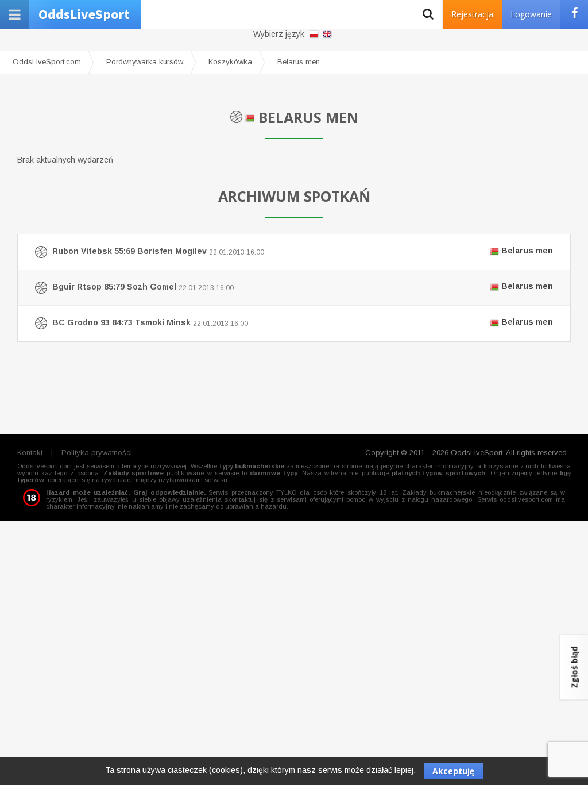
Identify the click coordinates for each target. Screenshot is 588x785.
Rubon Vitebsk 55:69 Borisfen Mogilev (301, 251)
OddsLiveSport (84, 14)
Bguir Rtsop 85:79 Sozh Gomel (301, 286)
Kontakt (29, 452)
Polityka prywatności (96, 452)
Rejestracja (472, 14)
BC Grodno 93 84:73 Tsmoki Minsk (301, 322)
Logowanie (531, 14)
